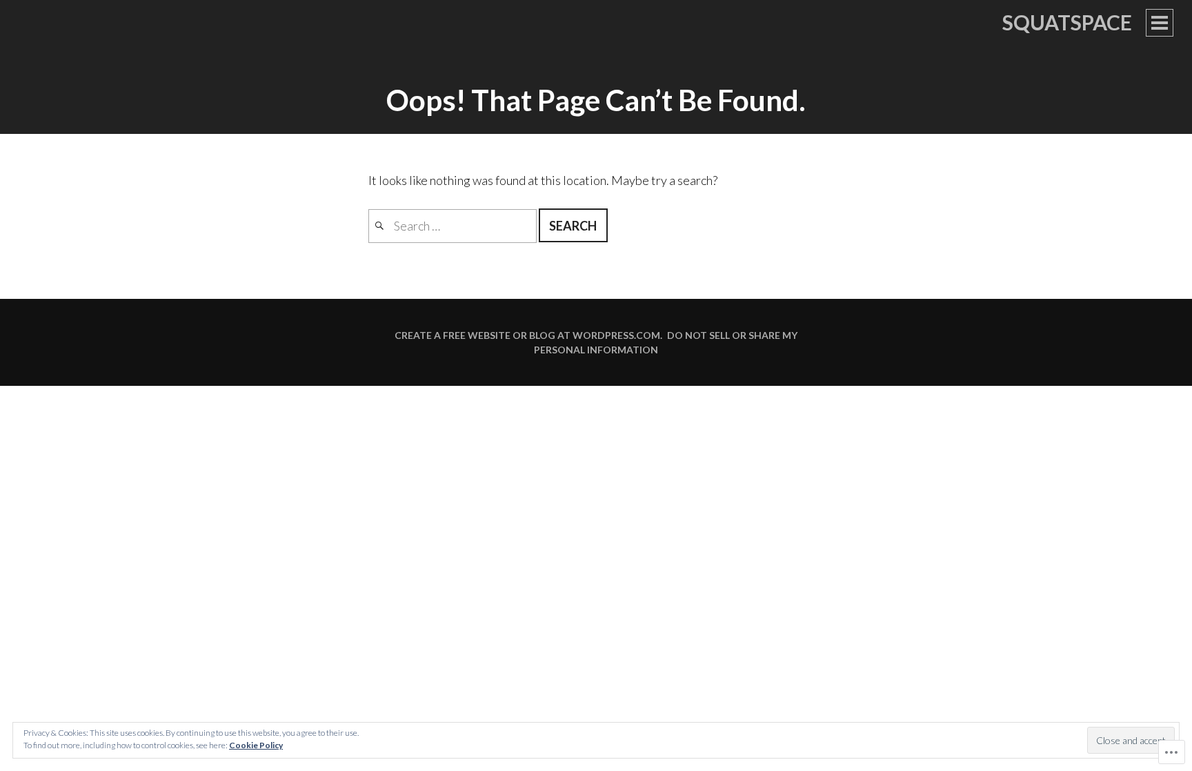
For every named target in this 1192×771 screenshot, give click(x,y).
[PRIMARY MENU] (1159, 23)
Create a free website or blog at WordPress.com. (528, 335)
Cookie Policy (256, 745)
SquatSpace (1067, 22)
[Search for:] (453, 225)
